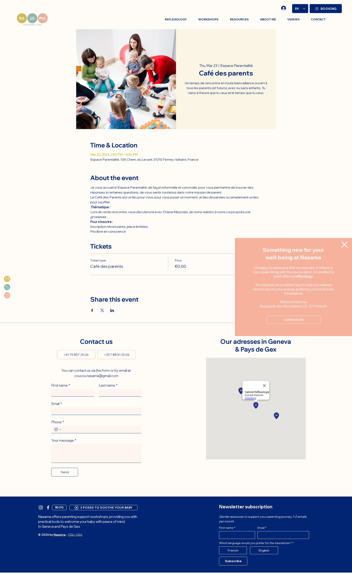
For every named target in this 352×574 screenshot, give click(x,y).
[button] (344, 244)
